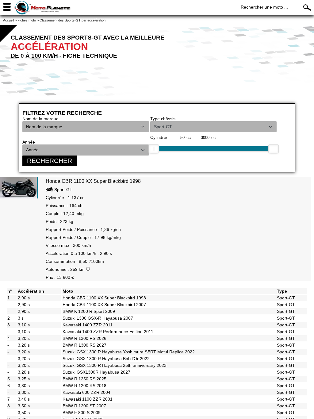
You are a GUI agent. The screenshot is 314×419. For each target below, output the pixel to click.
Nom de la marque (40, 118)
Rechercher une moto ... (264, 7)
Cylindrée (159, 137)
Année (28, 142)
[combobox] (80, 126)
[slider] (153, 148)
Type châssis (162, 118)
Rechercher (49, 160)
